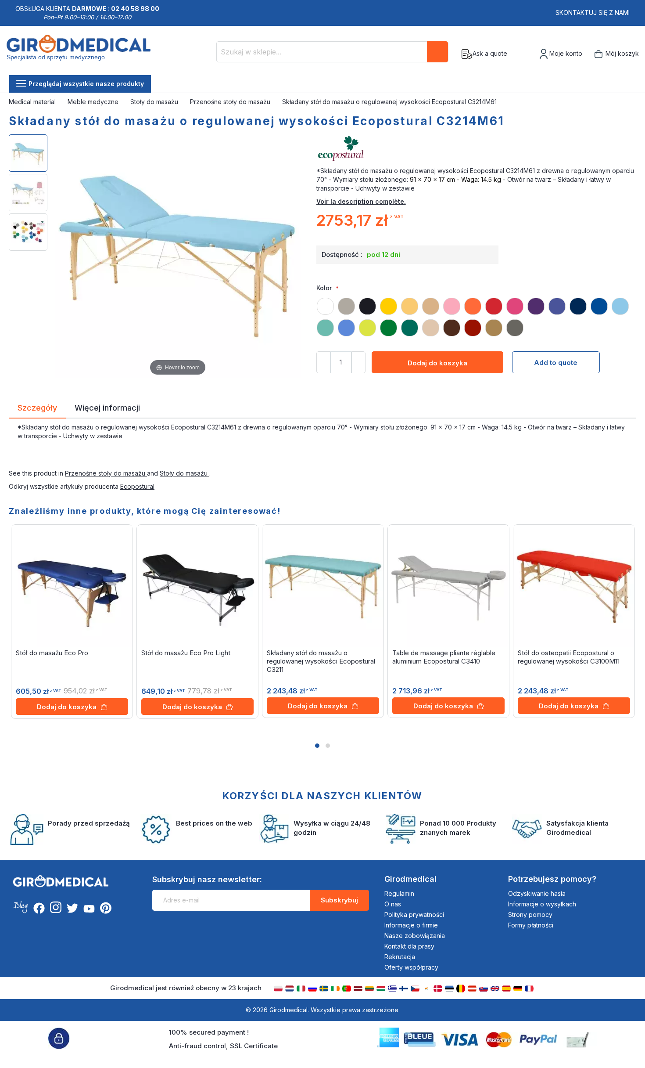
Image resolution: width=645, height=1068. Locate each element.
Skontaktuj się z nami (592, 12)
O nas (392, 904)
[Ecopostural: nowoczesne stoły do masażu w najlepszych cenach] (476, 149)
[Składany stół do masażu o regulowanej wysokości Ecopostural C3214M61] (28, 153)
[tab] (37, 409)
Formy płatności (530, 925)
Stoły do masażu (155, 101)
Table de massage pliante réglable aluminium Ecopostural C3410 (443, 657)
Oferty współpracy (411, 967)
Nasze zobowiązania (414, 935)
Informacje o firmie (411, 925)
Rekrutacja (399, 956)
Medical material (33, 101)
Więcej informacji (107, 407)
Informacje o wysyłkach (542, 904)
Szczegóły (37, 407)
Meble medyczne (94, 101)
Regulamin (399, 893)
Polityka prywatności (414, 914)
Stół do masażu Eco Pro (52, 653)
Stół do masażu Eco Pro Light (185, 653)
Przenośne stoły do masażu (231, 101)
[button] (317, 745)
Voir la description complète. (361, 201)
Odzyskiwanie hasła (537, 893)
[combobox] (332, 51)
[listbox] (476, 313)
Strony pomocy (530, 914)
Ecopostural (137, 486)
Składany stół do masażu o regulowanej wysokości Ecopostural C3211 (321, 661)
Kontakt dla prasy (409, 946)
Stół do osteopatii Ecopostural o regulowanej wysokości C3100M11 (569, 657)
